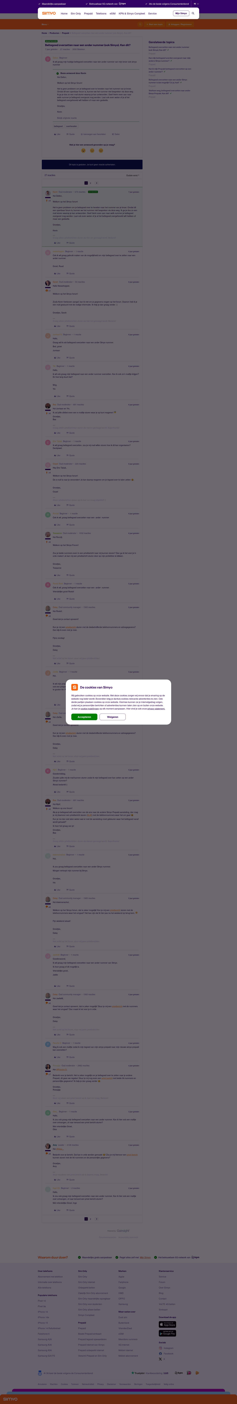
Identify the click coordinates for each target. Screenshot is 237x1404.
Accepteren (84, 717)
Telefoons (101, 13)
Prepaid (88, 13)
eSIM (112, 13)
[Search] (193, 13)
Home (64, 13)
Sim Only (76, 13)
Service (152, 13)
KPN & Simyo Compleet (132, 13)
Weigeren (112, 717)
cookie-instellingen (90, 708)
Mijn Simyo (181, 13)
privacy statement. (156, 708)
